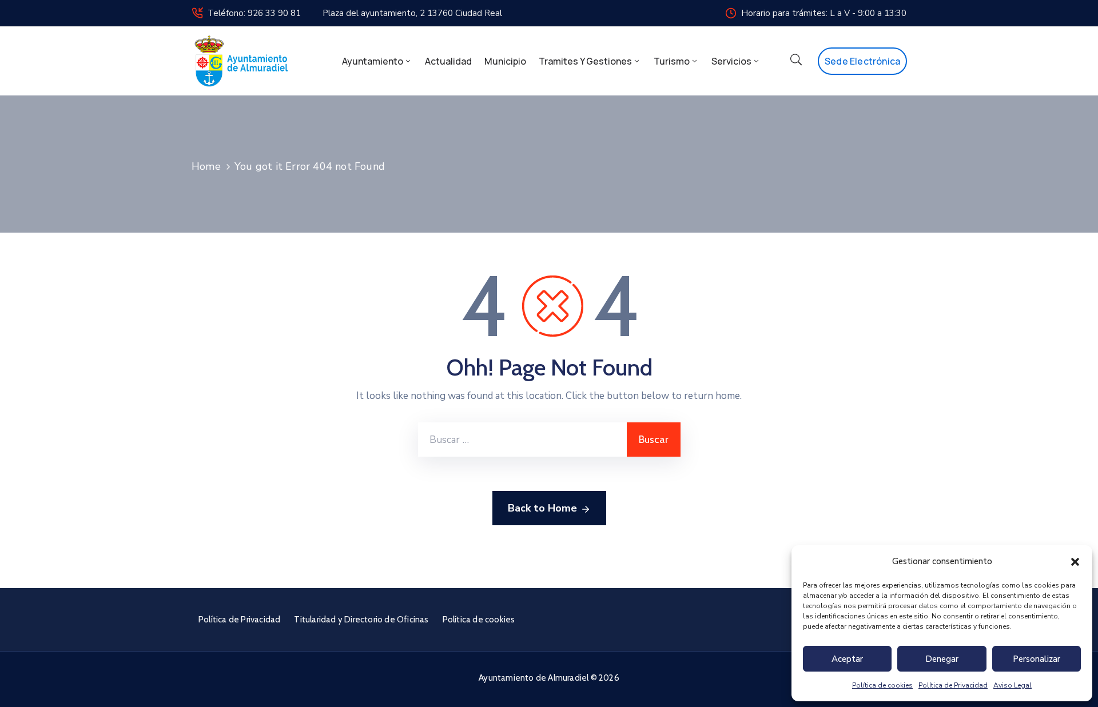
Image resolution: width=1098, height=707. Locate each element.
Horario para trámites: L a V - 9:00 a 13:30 (823, 13)
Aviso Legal (1012, 685)
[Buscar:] (522, 439)
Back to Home (542, 508)
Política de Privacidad (953, 685)
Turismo (672, 61)
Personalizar (1036, 659)
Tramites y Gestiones (585, 61)
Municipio (505, 61)
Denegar (941, 659)
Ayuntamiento (372, 61)
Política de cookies (882, 685)
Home (206, 166)
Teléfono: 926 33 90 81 (254, 13)
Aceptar (847, 659)
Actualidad (448, 61)
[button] (1075, 561)
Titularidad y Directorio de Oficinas (361, 619)
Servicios (731, 61)
